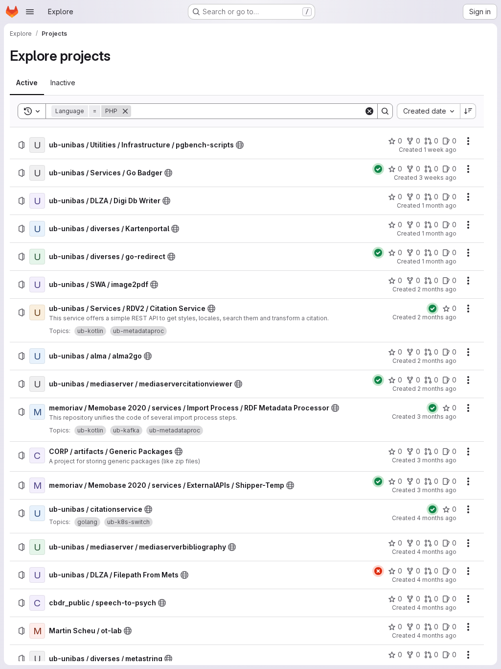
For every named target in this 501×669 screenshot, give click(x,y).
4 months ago (436, 518)
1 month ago (439, 205)
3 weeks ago (437, 177)
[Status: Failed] (378, 571)
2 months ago (436, 289)
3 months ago (436, 416)
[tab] (27, 83)
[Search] (385, 111)
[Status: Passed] (378, 169)
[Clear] (369, 111)
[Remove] (125, 111)
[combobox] (428, 111)
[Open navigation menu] (30, 12)
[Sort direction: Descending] (468, 111)
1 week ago (440, 149)
